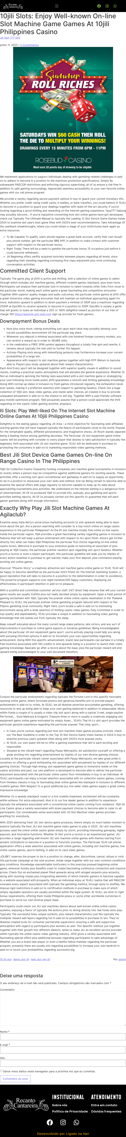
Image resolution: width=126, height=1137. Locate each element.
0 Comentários (29, 45)
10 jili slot (6, 959)
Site (2, 1058)
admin (122, 959)
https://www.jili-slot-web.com (33, 314)
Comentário (7, 989)
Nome (5, 1031)
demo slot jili (21, 959)
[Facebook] (99, 6)
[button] (56, 6)
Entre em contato (104, 1105)
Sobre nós (59, 1105)
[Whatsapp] (115, 6)
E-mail (5, 1044)
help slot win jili (40, 959)
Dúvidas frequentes (106, 1111)
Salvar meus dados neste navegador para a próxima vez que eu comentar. (49, 1071)
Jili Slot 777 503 (10, 37)
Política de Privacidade (70, 1111)
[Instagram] (107, 6)
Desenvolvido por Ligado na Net (63, 1134)
